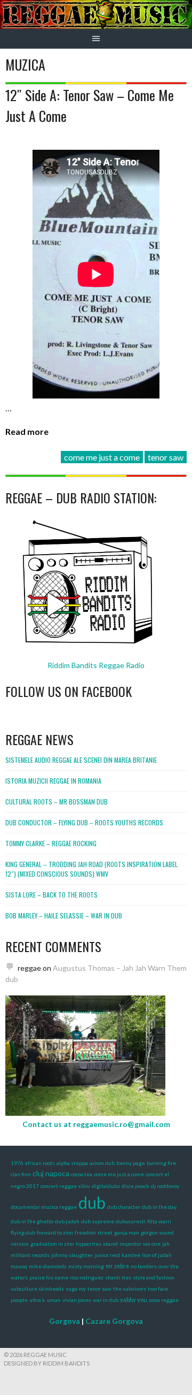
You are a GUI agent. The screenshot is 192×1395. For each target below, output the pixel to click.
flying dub (23, 1232)
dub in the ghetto (32, 1221)
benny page (130, 1163)
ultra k (37, 1300)
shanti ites (118, 1277)
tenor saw (165, 457)
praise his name (48, 1277)
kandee (131, 1255)
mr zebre (117, 1266)
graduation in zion (52, 1243)
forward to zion (55, 1232)
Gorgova (64, 1320)
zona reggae (164, 1300)
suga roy (76, 1288)
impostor (130, 1243)
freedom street (94, 1232)
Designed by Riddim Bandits (47, 1363)
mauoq (19, 1266)
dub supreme (97, 1221)
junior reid (107, 1255)
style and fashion (153, 1277)
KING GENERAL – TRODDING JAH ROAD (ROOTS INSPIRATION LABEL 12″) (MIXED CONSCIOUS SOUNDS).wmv (91, 869)
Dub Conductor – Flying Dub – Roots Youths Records (84, 822)
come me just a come (102, 457)
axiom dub (102, 1163)
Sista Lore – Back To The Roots (51, 894)
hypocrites (88, 1243)
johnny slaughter (72, 1255)
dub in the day (159, 1207)
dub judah (67, 1221)
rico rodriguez (86, 1277)
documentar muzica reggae (44, 1207)
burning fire (161, 1163)
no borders (144, 1266)
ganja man (126, 1232)
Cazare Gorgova (114, 1320)
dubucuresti (131, 1221)
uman (54, 1300)
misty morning (86, 1266)
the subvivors (129, 1288)
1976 (17, 1163)
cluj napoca (51, 1173)
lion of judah (157, 1255)
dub (92, 1202)
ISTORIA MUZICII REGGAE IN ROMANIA (53, 780)
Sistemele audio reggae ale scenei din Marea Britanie (81, 759)
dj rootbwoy (165, 1186)
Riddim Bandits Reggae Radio (96, 665)
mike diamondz (48, 1266)
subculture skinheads (37, 1288)
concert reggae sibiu (65, 1186)
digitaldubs (106, 1186)
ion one (152, 1243)
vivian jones (76, 1300)
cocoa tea (81, 1174)
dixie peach (135, 1186)
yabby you (133, 1299)
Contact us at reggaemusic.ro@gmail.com (96, 1124)
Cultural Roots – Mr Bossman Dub (56, 801)
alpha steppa (72, 1163)
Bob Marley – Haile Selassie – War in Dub (63, 915)
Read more (27, 431)
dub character (123, 1207)
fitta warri (159, 1221)
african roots (40, 1163)
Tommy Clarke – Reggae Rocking (51, 843)
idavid (110, 1243)
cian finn (21, 1174)
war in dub (105, 1300)
